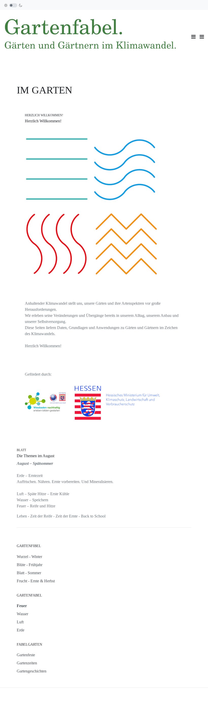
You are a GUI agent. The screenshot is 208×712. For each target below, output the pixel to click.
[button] (202, 37)
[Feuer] (56, 243)
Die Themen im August (35, 456)
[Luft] (56, 168)
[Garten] (95, 36)
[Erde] (126, 243)
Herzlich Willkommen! (44, 115)
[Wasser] (125, 168)
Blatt (21, 450)
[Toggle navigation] (193, 37)
